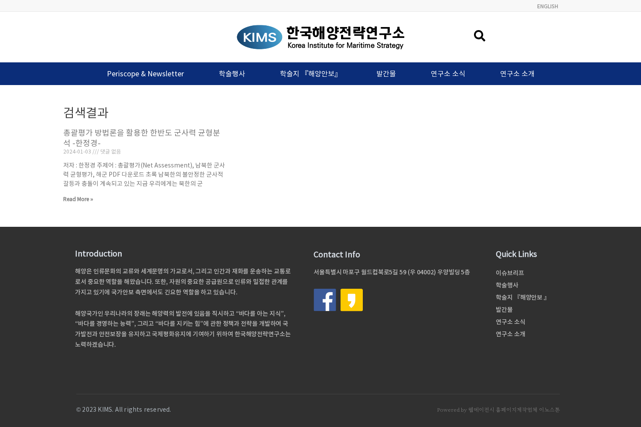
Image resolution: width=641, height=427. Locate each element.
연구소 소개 (517, 73)
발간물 (386, 73)
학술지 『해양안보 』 (523, 297)
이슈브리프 (510, 273)
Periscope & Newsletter (145, 73)
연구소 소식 (448, 73)
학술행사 (232, 73)
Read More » (78, 199)
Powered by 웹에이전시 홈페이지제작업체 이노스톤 (498, 410)
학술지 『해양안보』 (310, 73)
